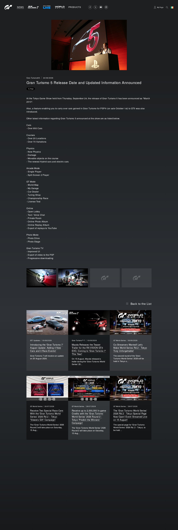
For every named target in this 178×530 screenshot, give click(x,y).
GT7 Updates (35, 340)
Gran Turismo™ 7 (78, 340)
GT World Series (119, 340)
